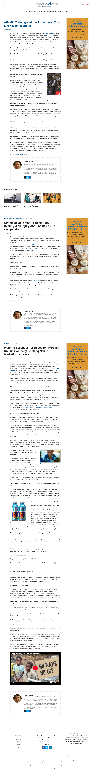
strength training (19, 154)
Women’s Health (51, 11)
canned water (16, 688)
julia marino (16, 304)
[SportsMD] (47, 4)
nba (13, 154)
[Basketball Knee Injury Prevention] (52, 198)
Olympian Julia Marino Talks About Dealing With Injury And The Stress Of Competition (29, 226)
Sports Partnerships (17, 218)
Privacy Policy (65, 765)
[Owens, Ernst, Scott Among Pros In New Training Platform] (12, 198)
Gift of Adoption (37, 280)
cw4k (21, 688)
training (26, 154)
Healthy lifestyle (8, 218)
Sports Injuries (29, 11)
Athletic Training (8, 18)
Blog (66, 11)
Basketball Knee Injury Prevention (51, 205)
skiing (25, 304)
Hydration (6, 343)
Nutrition (60, 11)
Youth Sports (41, 11)
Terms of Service (55, 765)
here (19, 301)
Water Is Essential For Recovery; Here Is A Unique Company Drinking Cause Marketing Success (32, 351)
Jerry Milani (8, 29)
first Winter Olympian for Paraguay (32, 248)
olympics (21, 304)
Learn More (77, 37)
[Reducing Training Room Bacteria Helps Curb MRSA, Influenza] (32, 198)
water (23, 688)
